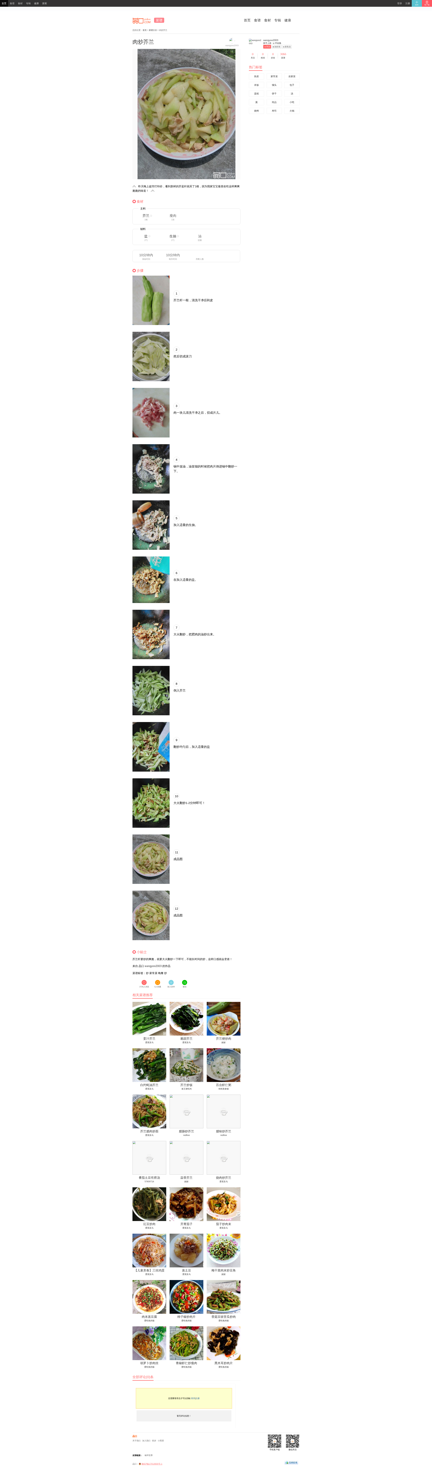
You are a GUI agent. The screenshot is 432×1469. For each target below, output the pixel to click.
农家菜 (291, 76)
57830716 (149, 1181)
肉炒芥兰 (143, 42)
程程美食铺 (224, 1089)
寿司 (274, 110)
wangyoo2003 (153, 966)
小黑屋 (161, 1440)
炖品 (274, 102)
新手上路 (267, 43)
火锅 (292, 110)
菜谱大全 (153, 30)
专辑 (277, 20)
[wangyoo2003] (255, 42)
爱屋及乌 (149, 1042)
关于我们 (136, 1440)
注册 (407, 3)
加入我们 (146, 1440)
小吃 (292, 102)
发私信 (288, 47)
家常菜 (274, 76)
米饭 (256, 85)
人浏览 (144, 987)
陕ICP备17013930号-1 (152, 1464)
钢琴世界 (149, 1455)
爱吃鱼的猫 (149, 1320)
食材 (267, 20)
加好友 (277, 47)
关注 (268, 47)
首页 (247, 20)
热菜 (256, 76)
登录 (399, 3)
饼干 (274, 93)
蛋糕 (256, 93)
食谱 (257, 20)
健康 (287, 20)
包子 (292, 85)
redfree (186, 1135)
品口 (134, 1436)
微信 (184, 987)
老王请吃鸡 (186, 1089)
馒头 (274, 85)
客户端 (426, 5)
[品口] (141, 20)
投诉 (154, 1440)
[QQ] (291, 1462)
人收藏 (157, 987)
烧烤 (256, 110)
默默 (224, 1042)
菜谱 (159, 20)
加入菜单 (171, 987)
